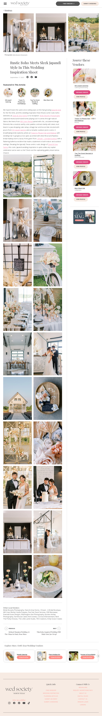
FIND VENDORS (68, 3)
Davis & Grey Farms (19, 116)
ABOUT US (82, 693)
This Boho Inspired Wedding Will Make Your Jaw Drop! (49, 633)
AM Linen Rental (26, 121)
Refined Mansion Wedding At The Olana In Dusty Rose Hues (17, 633)
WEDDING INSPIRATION (51, 693)
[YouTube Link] (24, 703)
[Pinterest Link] (19, 703)
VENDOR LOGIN (83, 702)
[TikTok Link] (28, 703)
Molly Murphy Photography (20, 55)
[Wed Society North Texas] (20, 3)
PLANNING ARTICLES (51, 696)
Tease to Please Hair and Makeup (43, 133)
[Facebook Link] (14, 703)
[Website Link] (19, 695)
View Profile (80, 97)
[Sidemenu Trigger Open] (5, 4)
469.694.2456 (83, 687)
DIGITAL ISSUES (83, 696)
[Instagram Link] (9, 703)
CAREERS (83, 705)
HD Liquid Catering (19, 130)
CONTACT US (82, 699)
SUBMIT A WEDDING (90, 3)
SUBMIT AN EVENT (51, 699)
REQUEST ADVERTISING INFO (83, 690)
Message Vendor (82, 92)
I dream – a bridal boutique (47, 139)
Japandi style (56, 110)
